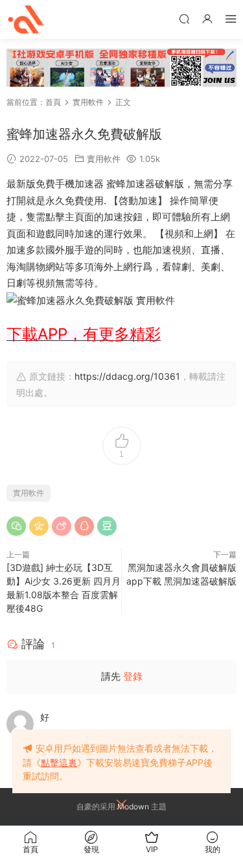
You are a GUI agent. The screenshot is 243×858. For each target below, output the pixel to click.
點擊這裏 (59, 762)
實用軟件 (104, 159)
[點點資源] (25, 19)
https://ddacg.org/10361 (127, 376)
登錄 (133, 676)
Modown (133, 806)
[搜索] (184, 18)
